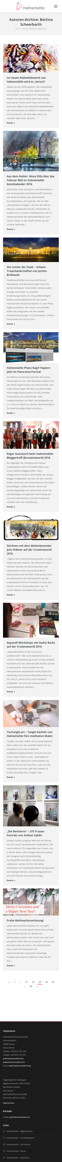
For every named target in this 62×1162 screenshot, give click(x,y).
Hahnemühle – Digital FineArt (19, 1131)
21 (26, 982)
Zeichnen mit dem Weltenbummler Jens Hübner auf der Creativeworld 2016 (29, 549)
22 (33, 982)
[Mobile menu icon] (55, 6)
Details (10, 123)
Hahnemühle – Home (16, 1151)
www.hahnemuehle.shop (20, 1065)
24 (46, 982)
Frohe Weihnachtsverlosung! (25, 920)
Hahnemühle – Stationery (17, 1157)
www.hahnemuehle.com (14, 1062)
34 (31, 986)
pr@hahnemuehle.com (13, 1058)
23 (40, 982)
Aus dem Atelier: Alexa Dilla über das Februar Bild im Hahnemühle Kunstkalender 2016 (30, 180)
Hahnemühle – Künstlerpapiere (20, 1137)
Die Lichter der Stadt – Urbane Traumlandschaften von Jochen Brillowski (27, 271)
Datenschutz (8, 1103)
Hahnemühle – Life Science (18, 1144)
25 (53, 982)
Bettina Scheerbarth (36, 22)
